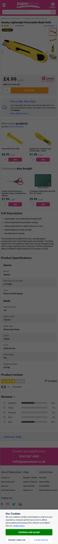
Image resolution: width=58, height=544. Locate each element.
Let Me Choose (41, 540)
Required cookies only (16, 540)
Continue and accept (29, 532)
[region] (29, 527)
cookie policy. (19, 526)
